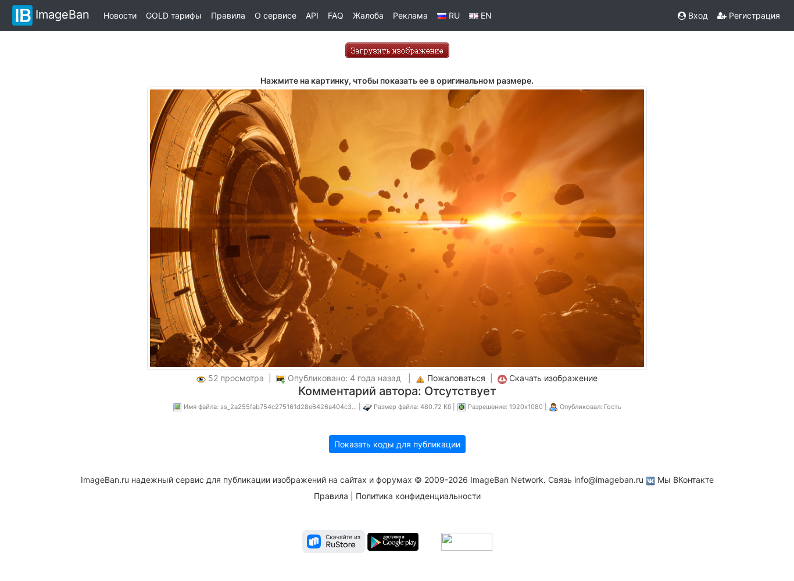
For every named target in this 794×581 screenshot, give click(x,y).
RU (453, 15)
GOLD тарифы (174, 15)
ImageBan (62, 14)
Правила (228, 15)
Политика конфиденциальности (418, 496)
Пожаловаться (456, 378)
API (312, 15)
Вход (697, 15)
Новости (120, 15)
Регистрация (753, 15)
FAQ (336, 15)
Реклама (410, 15)
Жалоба (368, 15)
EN (485, 15)
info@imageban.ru (608, 480)
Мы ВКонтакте (685, 480)
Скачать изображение (553, 378)
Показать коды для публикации (397, 444)
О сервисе (275, 15)
